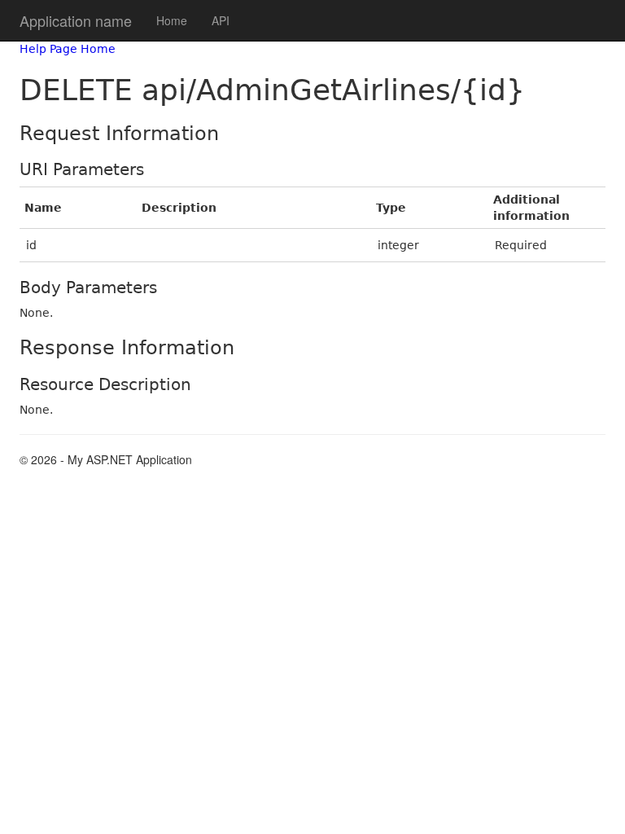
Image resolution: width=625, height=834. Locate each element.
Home (171, 20)
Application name (76, 20)
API (220, 20)
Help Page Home (68, 48)
